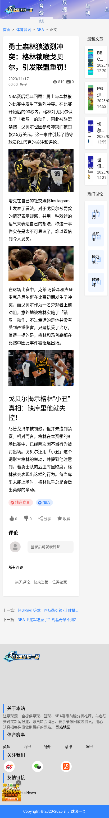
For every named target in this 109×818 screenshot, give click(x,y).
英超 (6, 747)
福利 (87, 9)
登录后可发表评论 (45, 547)
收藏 (66, 519)
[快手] (66, 766)
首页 (6, 29)
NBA (40, 29)
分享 (47, 519)
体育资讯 (41, 9)
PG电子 (9, 799)
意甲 (68, 747)
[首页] (54, 677)
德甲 (48, 747)
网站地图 (63, 727)
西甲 (27, 747)
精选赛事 (22, 502)
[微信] (37, 766)
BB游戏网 (11, 786)
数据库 (64, 9)
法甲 (89, 747)
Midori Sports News (19, 793)
